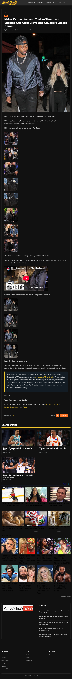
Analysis (3, 657)
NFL (60, 2)
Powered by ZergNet (66, 596)
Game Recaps (5, 660)
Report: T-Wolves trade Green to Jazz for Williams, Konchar (51, 629)
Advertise (31, 2)
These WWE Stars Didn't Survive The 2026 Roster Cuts (9, 558)
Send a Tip (40, 2)
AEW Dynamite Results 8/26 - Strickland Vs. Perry (60, 587)
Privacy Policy (29, 660)
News (3, 655)
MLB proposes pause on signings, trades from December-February (53, 635)
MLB (69, 2)
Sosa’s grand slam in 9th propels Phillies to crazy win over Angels (53, 623)
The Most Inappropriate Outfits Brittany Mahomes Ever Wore (43, 588)
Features (3, 663)
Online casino (51, 2)
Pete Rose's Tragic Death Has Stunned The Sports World (9, 587)
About (27, 655)
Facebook (7, 407)
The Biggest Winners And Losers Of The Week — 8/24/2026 (62, 559)
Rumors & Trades (6, 669)
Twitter (25, 407)
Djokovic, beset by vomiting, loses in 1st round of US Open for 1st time (54, 612)
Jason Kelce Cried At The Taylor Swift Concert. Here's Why (27, 587)
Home (5, 12)
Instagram (15, 407)
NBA (64, 2)
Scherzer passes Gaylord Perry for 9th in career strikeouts (53, 617)
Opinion (3, 666)
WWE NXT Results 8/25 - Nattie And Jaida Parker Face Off (44, 559)
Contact (27, 657)
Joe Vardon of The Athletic (44, 377)
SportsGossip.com (51, 404)
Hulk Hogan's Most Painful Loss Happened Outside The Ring (27, 559)
